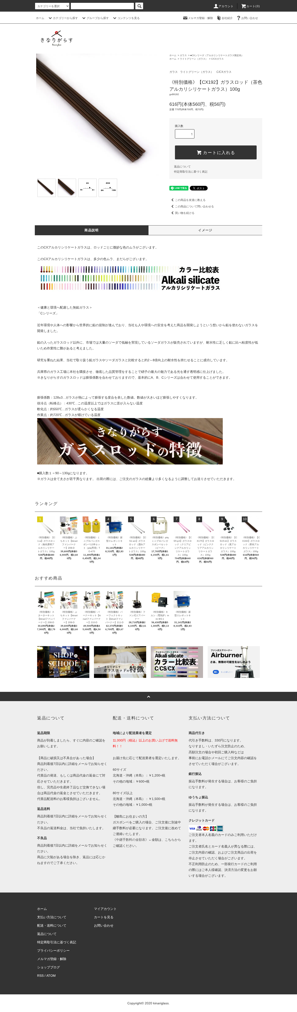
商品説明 (91, 230)
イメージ (205, 230)
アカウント (226, 6)
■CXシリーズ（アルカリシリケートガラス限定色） (217, 55)
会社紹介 (227, 18)
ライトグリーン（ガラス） (194, 59)
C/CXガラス (217, 59)
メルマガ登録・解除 (200, 18)
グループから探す (98, 18)
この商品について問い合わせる (194, 206)
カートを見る (103, 917)
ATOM (51, 975)
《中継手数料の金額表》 (130, 839)
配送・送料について (51, 925)
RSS (40, 975)
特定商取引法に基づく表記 (190, 171)
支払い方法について (51, 917)
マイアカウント (105, 909)
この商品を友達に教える (190, 200)
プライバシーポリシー (53, 950)
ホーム (40, 18)
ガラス (183, 55)
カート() (253, 6)
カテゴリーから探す (65, 18)
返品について (182, 166)
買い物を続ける (184, 213)
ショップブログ (48, 967)
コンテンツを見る (128, 18)
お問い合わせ (249, 18)
